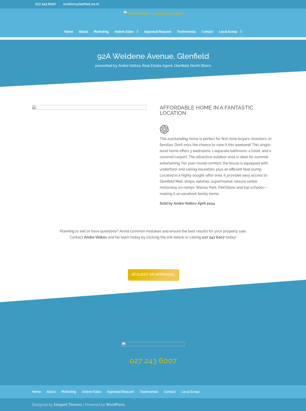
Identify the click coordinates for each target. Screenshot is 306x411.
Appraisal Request (157, 31)
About (83, 31)
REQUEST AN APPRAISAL (153, 274)
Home (68, 31)
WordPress (115, 404)
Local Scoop (228, 31)
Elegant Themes (68, 404)
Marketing (101, 31)
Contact (207, 31)
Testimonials (186, 31)
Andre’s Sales (124, 31)
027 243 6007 (153, 360)
